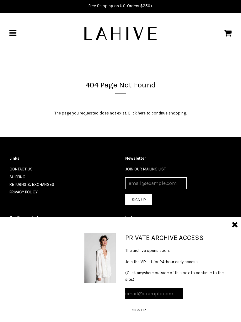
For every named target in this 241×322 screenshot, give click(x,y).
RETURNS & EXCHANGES (31, 184)
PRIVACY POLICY (23, 192)
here (142, 113)
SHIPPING (17, 177)
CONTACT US (21, 169)
